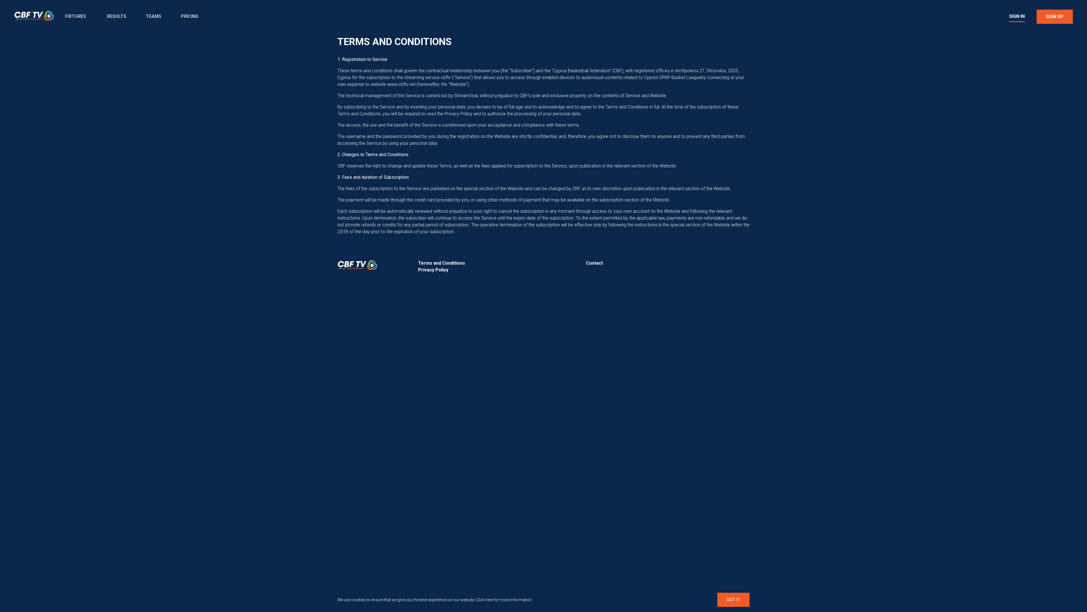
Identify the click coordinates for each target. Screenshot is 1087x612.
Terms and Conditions (441, 263)
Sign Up (1055, 16)
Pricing (189, 16)
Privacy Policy (433, 270)
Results (116, 16)
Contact (594, 263)
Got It (733, 599)
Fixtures (75, 16)
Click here (484, 600)
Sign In (1017, 16)
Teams (153, 16)
